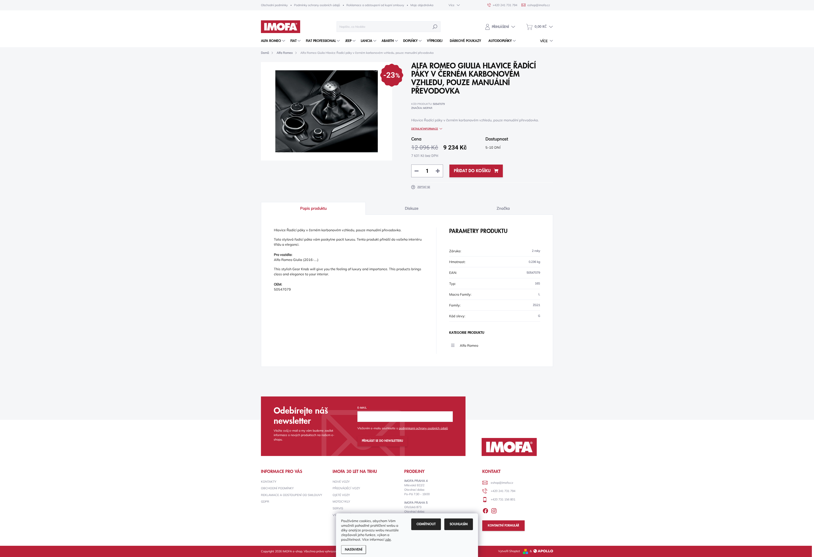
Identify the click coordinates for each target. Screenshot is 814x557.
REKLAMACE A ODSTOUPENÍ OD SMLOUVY (291, 495)
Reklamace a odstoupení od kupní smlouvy (375, 5)
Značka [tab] (503, 208)
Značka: (421, 107)
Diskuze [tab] (411, 208)
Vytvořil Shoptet (509, 551)
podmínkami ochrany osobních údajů (423, 428)
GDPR (265, 501)
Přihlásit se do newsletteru (382, 441)
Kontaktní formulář (503, 525)
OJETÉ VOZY (341, 495)
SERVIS (338, 508)
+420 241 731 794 (503, 491)
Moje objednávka (421, 5)
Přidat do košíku (472, 171)
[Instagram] (494, 510)
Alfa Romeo (469, 345)
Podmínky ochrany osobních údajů (317, 5)
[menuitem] (273, 41)
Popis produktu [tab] (313, 208)
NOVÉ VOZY (341, 482)
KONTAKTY (268, 482)
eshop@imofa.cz (502, 483)
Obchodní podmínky (274, 5)
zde (388, 539)
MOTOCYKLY (341, 501)
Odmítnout (426, 524)
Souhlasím (459, 524)
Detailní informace (424, 128)
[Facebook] (485, 510)
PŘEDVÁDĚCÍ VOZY (346, 488)
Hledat (435, 26)
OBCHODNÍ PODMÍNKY (277, 488)
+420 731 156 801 (503, 499)
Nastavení (353, 549)
